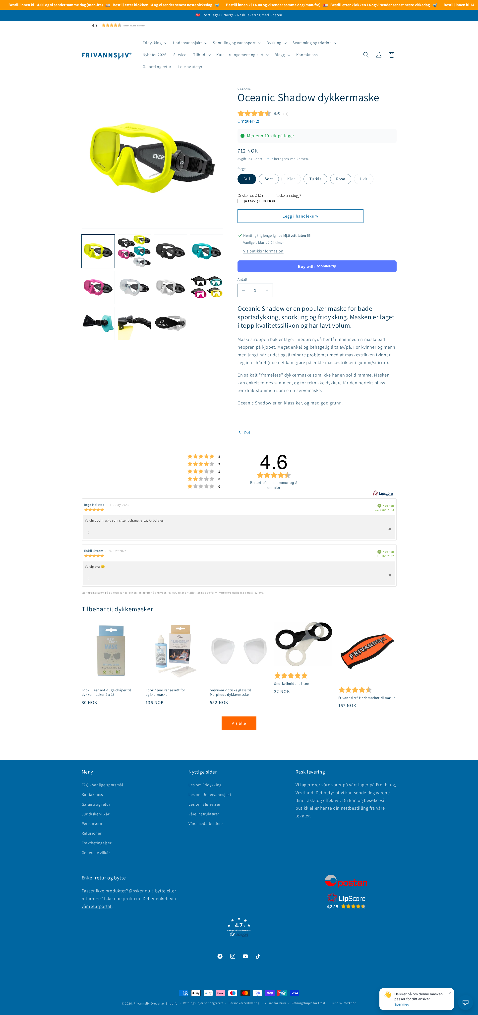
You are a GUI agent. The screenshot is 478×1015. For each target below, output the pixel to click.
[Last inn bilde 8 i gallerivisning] (206, 287)
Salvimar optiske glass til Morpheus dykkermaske (230, 692)
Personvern (92, 823)
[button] (130, 25)
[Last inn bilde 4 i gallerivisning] (206, 251)
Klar (294, 180)
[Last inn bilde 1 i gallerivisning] (98, 251)
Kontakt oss (92, 794)
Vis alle (239, 723)
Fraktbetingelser (97, 843)
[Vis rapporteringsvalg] (390, 530)
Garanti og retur (96, 804)
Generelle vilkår (96, 852)
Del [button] (247, 432)
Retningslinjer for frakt (308, 1003)
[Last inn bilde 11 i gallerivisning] (170, 323)
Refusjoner (92, 833)
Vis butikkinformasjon (263, 251)
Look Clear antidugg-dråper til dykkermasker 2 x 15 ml (106, 692)
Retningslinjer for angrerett (203, 1003)
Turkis (315, 178)
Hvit (367, 180)
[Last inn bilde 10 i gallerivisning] (134, 323)
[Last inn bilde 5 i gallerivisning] (98, 287)
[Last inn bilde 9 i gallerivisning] (98, 323)
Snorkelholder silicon (291, 683)
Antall (242, 279)
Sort (269, 178)
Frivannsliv (142, 1003)
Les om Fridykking (205, 784)
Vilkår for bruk (275, 1003)
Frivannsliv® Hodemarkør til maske (367, 698)
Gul (246, 178)
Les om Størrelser (204, 804)
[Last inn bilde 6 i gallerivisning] (134, 287)
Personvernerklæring (244, 1003)
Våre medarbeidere (205, 823)
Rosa (341, 178)
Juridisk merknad (344, 1003)
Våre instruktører (203, 814)
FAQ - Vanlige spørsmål (102, 784)
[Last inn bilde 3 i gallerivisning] (170, 251)
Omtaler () (248, 121)
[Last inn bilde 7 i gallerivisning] (170, 287)
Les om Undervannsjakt (209, 794)
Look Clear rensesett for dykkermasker (165, 692)
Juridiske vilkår (96, 814)
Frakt (268, 158)
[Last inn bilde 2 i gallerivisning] (134, 251)
